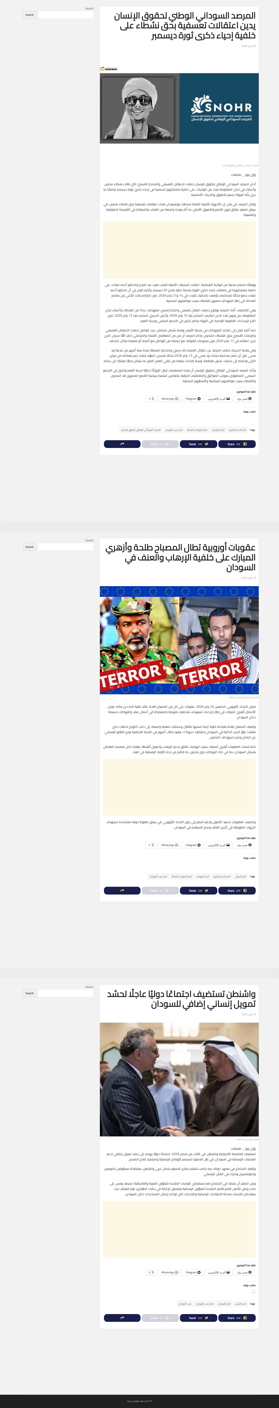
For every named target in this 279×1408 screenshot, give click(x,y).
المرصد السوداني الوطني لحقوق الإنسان (141, 430)
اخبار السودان (218, 430)
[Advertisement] (179, 250)
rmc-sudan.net (135, 1401)
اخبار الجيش (240, 876)
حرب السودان (185, 1303)
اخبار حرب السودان (174, 430)
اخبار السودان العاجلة (197, 430)
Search (89, 8)
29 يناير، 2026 (248, 45)
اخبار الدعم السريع (237, 430)
